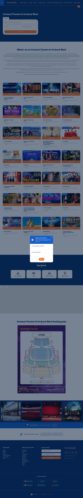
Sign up (41, 259)
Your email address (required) (38, 246)
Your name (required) (36, 252)
